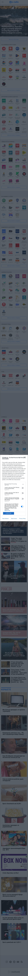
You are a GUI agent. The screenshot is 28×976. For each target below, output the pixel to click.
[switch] (22, 488)
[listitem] (14, 484)
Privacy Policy (22, 518)
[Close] (25, 457)
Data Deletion (5, 518)
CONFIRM (8, 513)
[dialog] (14, 488)
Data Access (14, 518)
